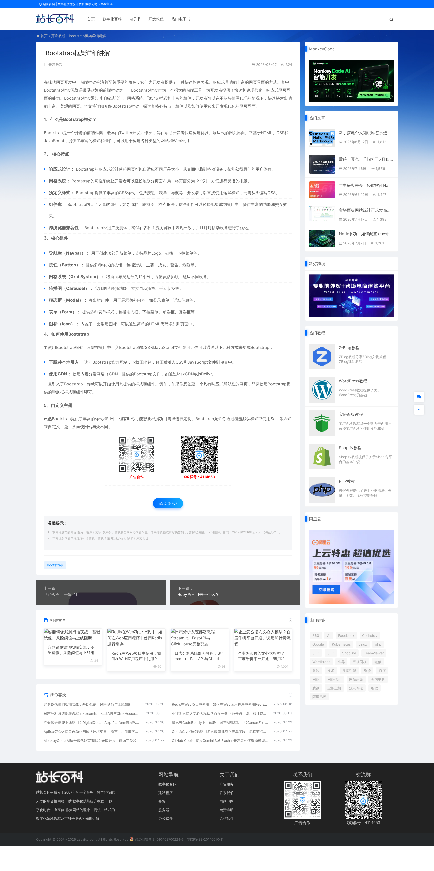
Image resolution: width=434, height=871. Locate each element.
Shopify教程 (350, 447)
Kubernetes (341, 644)
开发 (162, 801)
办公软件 (165, 818)
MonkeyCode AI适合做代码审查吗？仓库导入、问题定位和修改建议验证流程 (92, 740)
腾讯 (315, 688)
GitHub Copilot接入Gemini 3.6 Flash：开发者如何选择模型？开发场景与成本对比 (220, 740)
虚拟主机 (334, 688)
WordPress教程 (353, 380)
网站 (315, 679)
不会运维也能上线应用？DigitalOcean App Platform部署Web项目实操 (92, 722)
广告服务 (227, 784)
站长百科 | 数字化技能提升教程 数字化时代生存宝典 (77, 4)
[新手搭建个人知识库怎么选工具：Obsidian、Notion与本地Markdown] (322, 138)
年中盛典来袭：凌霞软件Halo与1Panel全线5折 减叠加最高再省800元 (366, 185)
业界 (341, 662)
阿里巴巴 (319, 697)
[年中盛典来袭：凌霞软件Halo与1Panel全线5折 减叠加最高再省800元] (322, 189)
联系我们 (227, 792)
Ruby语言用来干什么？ (198, 594)
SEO (315, 653)
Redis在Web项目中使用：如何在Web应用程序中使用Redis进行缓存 (136, 656)
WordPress (321, 662)
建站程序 (165, 792)
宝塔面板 (360, 662)
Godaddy (369, 635)
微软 (315, 670)
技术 (330, 670)
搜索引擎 (349, 670)
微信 (378, 662)
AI (328, 635)
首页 (91, 19)
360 (315, 635)
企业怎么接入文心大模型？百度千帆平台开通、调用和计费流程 (261, 656)
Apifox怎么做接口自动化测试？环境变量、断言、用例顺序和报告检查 (92, 731)
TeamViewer (374, 653)
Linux (362, 644)
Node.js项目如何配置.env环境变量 (366, 233)
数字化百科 (112, 19)
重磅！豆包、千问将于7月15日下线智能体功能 (366, 159)
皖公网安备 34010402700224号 (158, 839)
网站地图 (227, 801)
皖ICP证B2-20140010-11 (205, 839)
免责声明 (227, 810)
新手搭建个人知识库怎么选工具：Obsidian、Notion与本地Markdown (366, 132)
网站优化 (334, 679)
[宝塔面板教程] (322, 422)
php (378, 644)
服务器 (163, 810)
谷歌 (374, 688)
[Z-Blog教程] (322, 355)
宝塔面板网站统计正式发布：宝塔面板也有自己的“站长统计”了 (366, 210)
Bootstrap (53, 90)
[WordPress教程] (322, 389)
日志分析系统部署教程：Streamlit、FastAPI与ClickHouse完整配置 (199, 656)
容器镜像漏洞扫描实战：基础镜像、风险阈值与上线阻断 (71, 650)
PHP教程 (347, 481)
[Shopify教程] (322, 456)
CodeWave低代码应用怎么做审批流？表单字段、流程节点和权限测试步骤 (220, 731)
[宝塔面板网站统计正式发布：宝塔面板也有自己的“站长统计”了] (322, 213)
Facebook (346, 635)
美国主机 (378, 679)
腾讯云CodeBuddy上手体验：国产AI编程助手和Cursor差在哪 (220, 722)
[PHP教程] (322, 489)
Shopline (349, 653)
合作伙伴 (227, 818)
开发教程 (156, 19)
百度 (382, 670)
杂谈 (367, 670)
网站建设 (356, 679)
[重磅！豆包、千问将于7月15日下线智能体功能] (322, 164)
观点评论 (356, 688)
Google (318, 644)
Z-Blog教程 (349, 347)
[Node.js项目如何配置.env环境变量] (322, 239)
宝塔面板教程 (351, 414)
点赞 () (170, 503)
